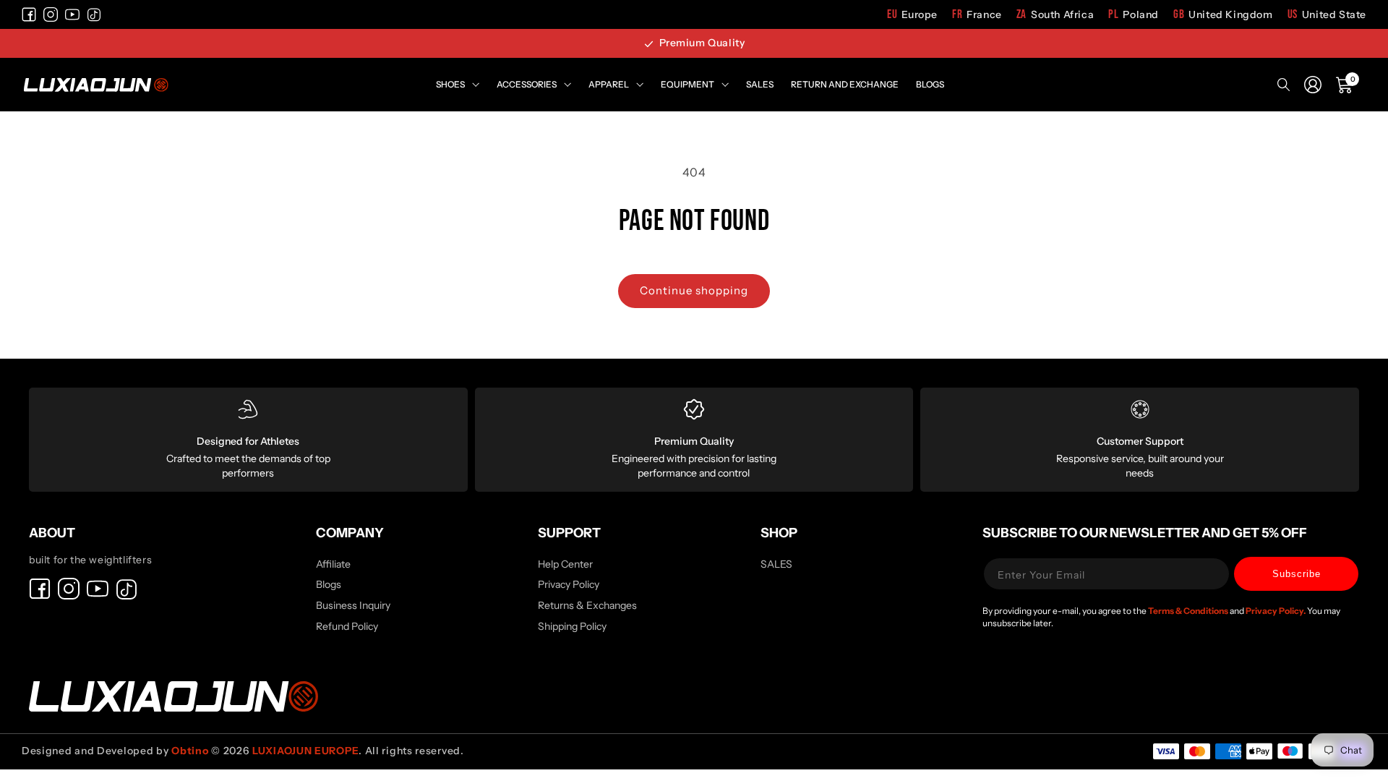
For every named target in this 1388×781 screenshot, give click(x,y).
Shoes (450, 84)
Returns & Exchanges (587, 605)
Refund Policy (347, 626)
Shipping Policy (572, 626)
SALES (776, 565)
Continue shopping (694, 290)
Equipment (687, 84)
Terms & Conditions (1189, 610)
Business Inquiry (353, 605)
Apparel (608, 84)
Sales (760, 84)
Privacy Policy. (1276, 610)
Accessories (527, 84)
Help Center (565, 565)
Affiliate (333, 565)
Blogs (930, 84)
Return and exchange (845, 84)
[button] (1345, 85)
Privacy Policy (568, 584)
